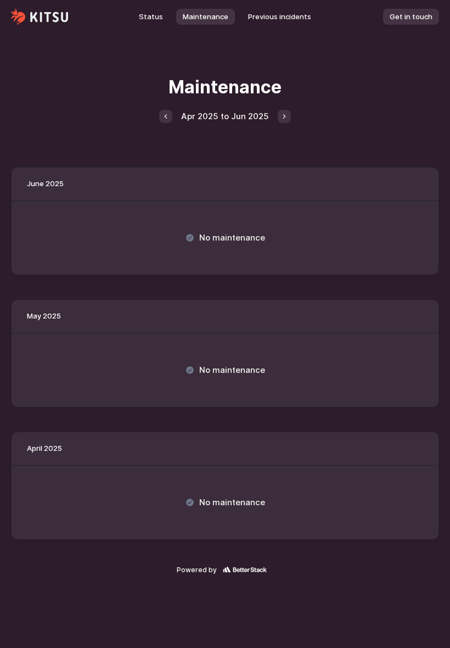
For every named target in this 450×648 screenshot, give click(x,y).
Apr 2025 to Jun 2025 (225, 116)
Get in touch (411, 16)
